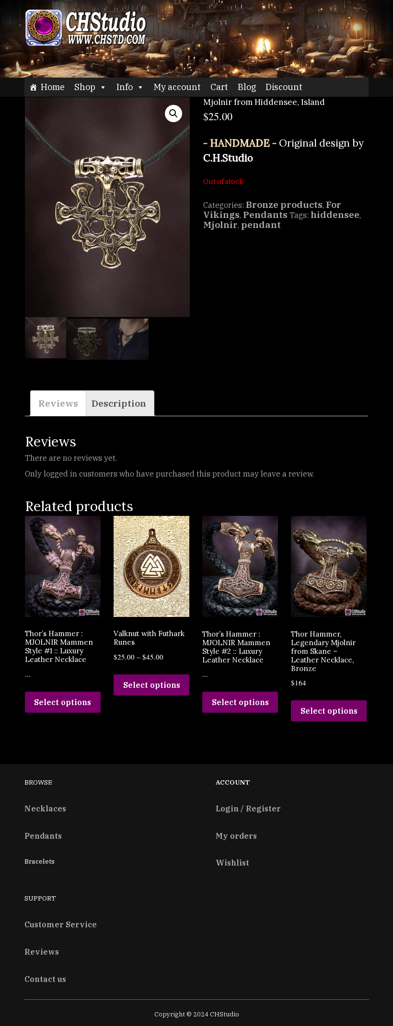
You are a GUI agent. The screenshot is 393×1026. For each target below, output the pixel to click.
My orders (236, 836)
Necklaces (45, 808)
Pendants (265, 214)
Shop (84, 86)
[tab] (58, 403)
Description (119, 403)
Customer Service (60, 924)
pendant (261, 224)
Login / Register (248, 808)
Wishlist (232, 862)
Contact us (45, 979)
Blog (247, 86)
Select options (62, 702)
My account (177, 86)
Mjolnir (220, 224)
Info (124, 86)
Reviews (58, 403)
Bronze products (284, 204)
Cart (219, 86)
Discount (284, 86)
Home (53, 86)
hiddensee (335, 214)
